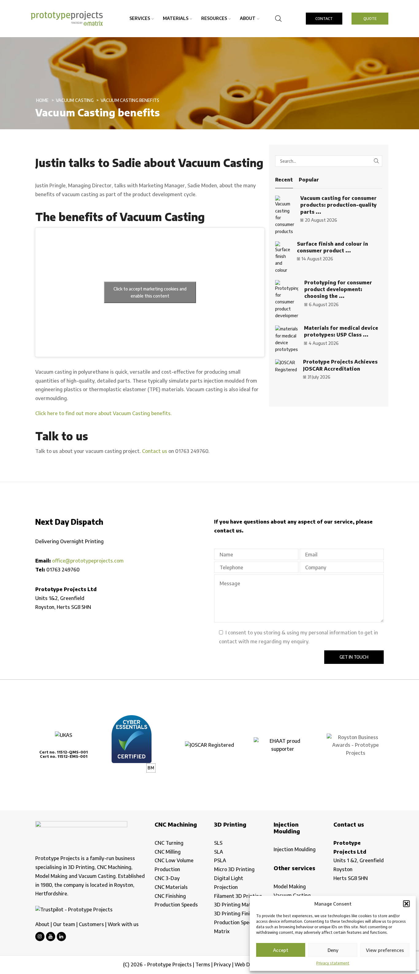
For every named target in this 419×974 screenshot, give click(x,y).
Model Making (290, 886)
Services (139, 18)
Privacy (222, 964)
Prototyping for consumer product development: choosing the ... (338, 289)
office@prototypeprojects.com (88, 561)
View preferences (385, 950)
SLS (218, 843)
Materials (175, 18)
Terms (202, 964)
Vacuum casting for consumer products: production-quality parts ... (338, 205)
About (248, 18)
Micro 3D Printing (234, 869)
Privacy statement (332, 963)
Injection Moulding (295, 849)
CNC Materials (171, 887)
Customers (91, 924)
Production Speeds (176, 905)
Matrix (221, 931)
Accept (280, 950)
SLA (218, 852)
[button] (406, 904)
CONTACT (324, 18)
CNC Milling (168, 852)
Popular (309, 180)
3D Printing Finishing (238, 913)
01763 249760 (63, 570)
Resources (214, 18)
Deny (333, 950)
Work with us (123, 924)
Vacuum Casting (75, 100)
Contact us (154, 451)
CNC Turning (169, 843)
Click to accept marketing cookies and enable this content (149, 292)
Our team (64, 924)
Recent (284, 180)
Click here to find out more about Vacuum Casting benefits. (103, 413)
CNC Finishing (170, 896)
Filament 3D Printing (238, 896)
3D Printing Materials (239, 905)
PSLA (220, 860)
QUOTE (370, 18)
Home (42, 100)
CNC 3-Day (167, 878)
